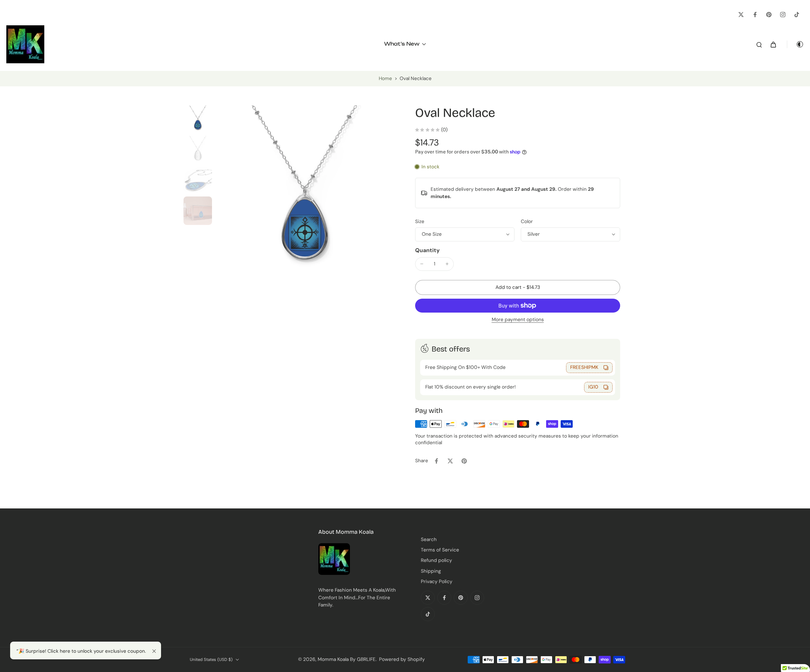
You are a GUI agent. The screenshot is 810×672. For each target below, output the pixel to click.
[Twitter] (741, 15)
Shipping (431, 571)
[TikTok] (797, 15)
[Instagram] (783, 15)
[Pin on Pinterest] (464, 461)
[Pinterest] (769, 15)
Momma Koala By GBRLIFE (347, 659)
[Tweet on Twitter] (450, 461)
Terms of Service (440, 550)
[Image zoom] (305, 195)
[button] (517, 287)
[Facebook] (755, 15)
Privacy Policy (436, 581)
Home (385, 78)
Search (429, 539)
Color (527, 221)
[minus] (421, 264)
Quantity (427, 250)
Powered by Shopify (402, 659)
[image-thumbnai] (198, 119)
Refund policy (436, 560)
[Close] (154, 651)
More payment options (518, 320)
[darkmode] (795, 44)
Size (419, 221)
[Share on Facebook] (436, 461)
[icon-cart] (773, 44)
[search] (759, 44)
